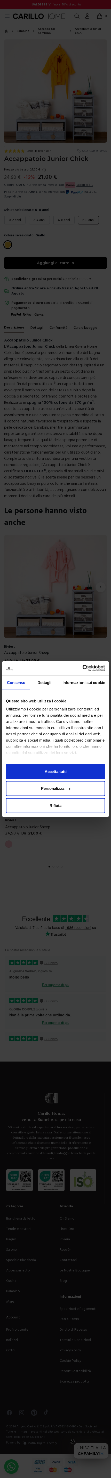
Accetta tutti (56, 771)
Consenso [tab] (16, 682)
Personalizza (52, 788)
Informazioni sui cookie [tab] (83, 682)
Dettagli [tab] (44, 682)
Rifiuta (55, 805)
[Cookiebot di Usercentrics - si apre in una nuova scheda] (82, 668)
